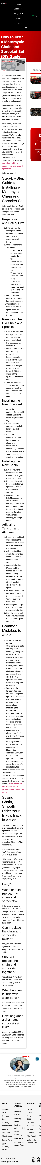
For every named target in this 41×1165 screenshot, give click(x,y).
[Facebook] (38, 1158)
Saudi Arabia (18, 1104)
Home (18, 4)
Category (17, 14)
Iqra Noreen (22, 1069)
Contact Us (18, 23)
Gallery (17, 9)
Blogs (18, 18)
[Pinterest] (33, 1161)
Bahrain (31, 1103)
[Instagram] (33, 1158)
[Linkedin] (38, 1161)
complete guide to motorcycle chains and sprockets (12, 166)
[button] (26, 27)
